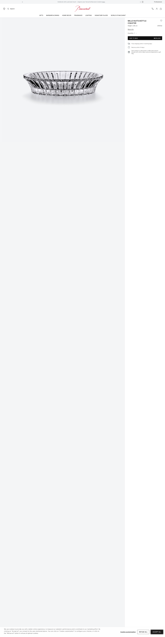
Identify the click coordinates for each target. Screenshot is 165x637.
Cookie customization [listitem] (128, 632)
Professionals (158, 2)
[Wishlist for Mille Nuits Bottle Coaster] (161, 22)
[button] (22, 2)
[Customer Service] (153, 8)
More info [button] (131, 29)
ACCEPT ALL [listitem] (157, 632)
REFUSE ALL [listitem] (143, 632)
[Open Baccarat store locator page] (4, 8)
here (103, 2)
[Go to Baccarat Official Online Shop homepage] (82, 9)
